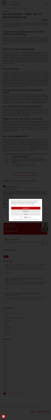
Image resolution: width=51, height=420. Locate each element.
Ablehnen (25, 211)
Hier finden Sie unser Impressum (18, 219)
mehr (25, 214)
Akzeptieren (25, 208)
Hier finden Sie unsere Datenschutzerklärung (31, 219)
